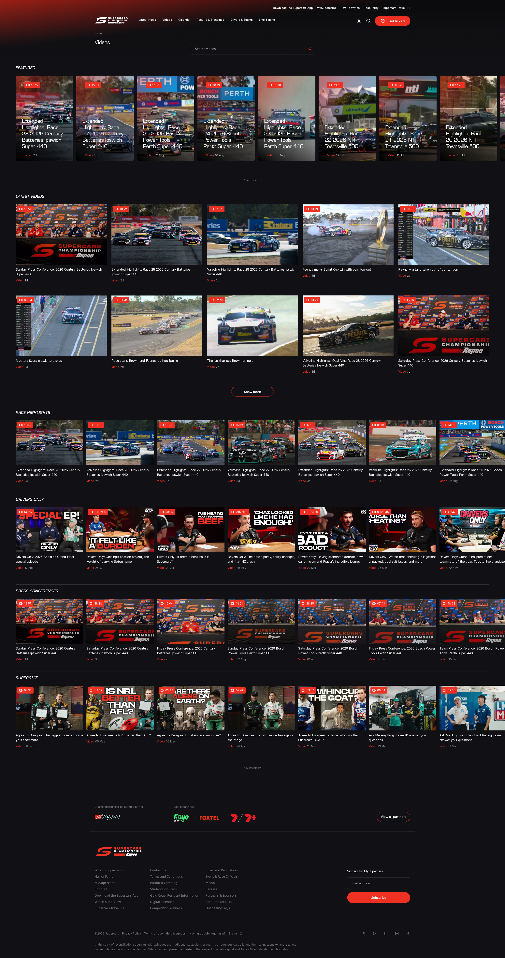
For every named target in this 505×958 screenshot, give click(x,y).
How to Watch (350, 7)
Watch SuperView (108, 902)
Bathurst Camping (163, 883)
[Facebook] (385, 933)
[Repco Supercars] (117, 22)
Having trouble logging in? (207, 933)
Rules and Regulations (222, 870)
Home (98, 33)
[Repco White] (107, 817)
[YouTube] (397, 933)
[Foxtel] (209, 818)
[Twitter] (363, 933)
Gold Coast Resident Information (174, 895)
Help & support (176, 933)
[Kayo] (181, 818)
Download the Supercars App (293, 7)
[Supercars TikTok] (408, 933)
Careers (211, 889)
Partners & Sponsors (221, 895)
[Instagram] (374, 933)
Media (210, 883)
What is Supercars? (109, 870)
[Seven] (243, 818)
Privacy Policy (131, 933)
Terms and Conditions (166, 876)
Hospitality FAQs (218, 908)
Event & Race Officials (222, 876)
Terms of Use (153, 933)
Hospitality (371, 7)
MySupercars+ (327, 7)
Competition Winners (166, 908)
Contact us (158, 870)
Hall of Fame (104, 876)
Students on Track (163, 889)
